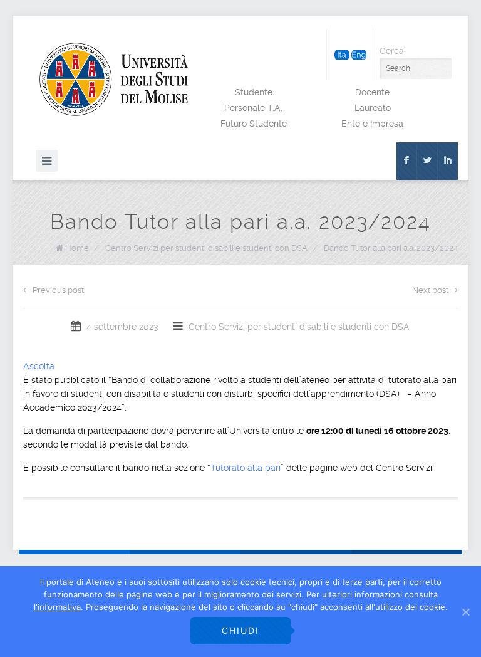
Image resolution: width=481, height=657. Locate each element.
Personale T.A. (253, 108)
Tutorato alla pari (245, 468)
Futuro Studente (253, 123)
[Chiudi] (465, 612)
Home (77, 248)
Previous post (58, 290)
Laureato (372, 108)
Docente (372, 92)
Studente (253, 92)
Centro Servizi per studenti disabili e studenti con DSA (206, 248)
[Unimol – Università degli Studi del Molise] (114, 79)
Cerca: (393, 51)
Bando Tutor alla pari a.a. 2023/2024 (391, 248)
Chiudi (240, 630)
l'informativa (57, 607)
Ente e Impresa (372, 123)
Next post (430, 290)
